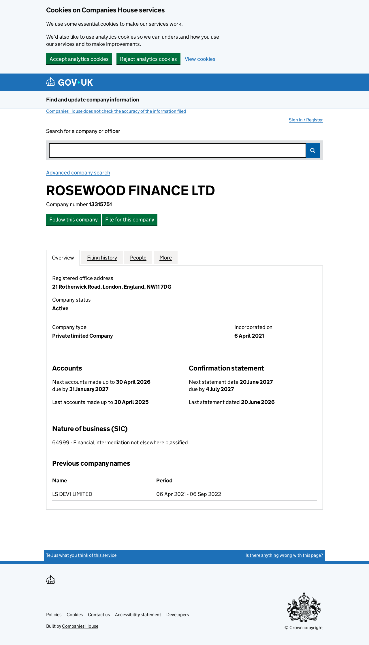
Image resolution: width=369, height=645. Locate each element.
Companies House (80, 626)
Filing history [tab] (102, 257)
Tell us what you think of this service (81, 555)
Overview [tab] (63, 257)
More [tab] (165, 257)
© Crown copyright (304, 627)
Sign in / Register (306, 120)
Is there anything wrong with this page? (284, 555)
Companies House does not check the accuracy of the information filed (116, 111)
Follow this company (73, 219)
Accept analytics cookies (79, 59)
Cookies (75, 614)
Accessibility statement (138, 614)
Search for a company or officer (83, 131)
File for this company (129, 219)
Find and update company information (92, 99)
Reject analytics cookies (148, 59)
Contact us (99, 614)
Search (313, 150)
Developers (177, 614)
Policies (53, 614)
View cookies (200, 59)
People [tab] (138, 257)
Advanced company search (78, 172)
